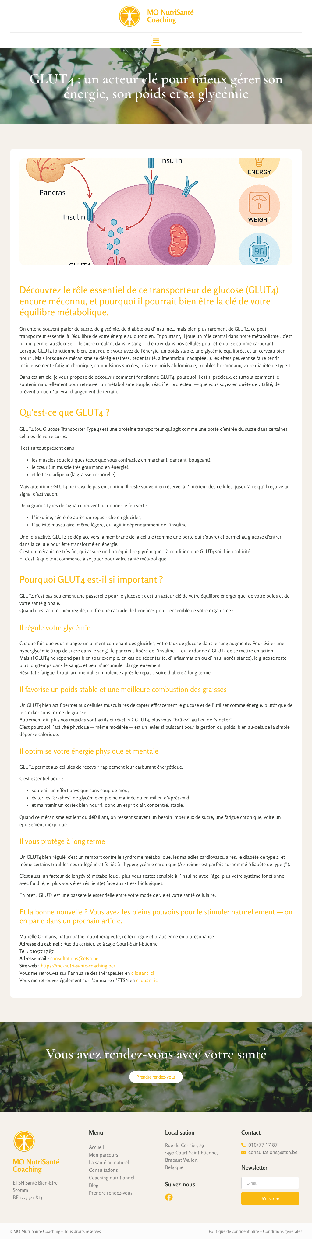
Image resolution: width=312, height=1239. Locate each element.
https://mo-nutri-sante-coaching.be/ (78, 966)
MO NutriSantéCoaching (170, 16)
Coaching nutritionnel (111, 1177)
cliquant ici (142, 973)
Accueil (96, 1147)
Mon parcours (103, 1155)
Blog (93, 1185)
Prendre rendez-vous (111, 1193)
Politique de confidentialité (234, 1231)
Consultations (103, 1170)
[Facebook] (169, 1197)
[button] (156, 40)
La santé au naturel (109, 1162)
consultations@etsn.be (74, 958)
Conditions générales (282, 1231)
